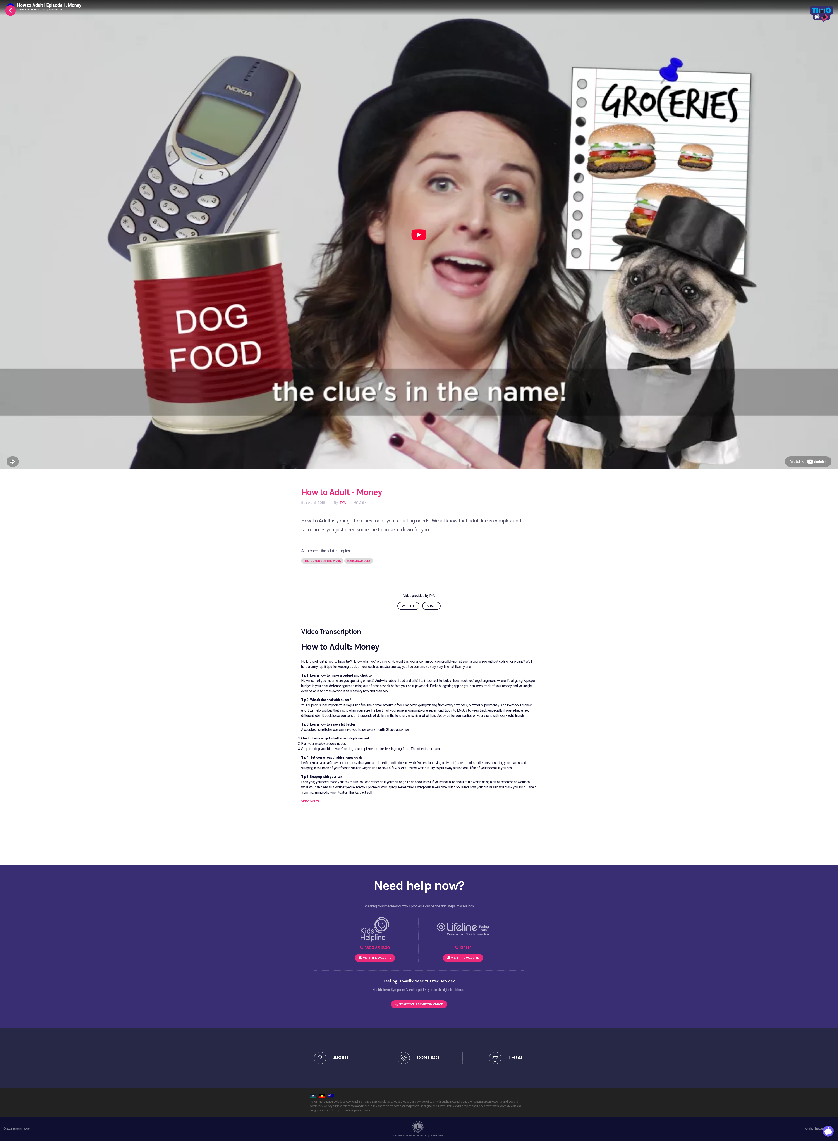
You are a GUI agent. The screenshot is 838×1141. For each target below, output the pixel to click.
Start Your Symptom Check (421, 1004)
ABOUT (341, 1058)
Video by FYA (310, 801)
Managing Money (358, 560)
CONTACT (428, 1058)
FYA (342, 502)
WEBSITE (408, 606)
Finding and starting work (322, 560)
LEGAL (515, 1058)
